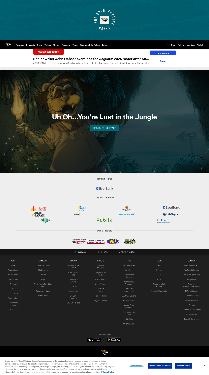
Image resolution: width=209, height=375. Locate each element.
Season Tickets (100, 279)
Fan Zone (128, 270)
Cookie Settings (136, 365)
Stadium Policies (73, 303)
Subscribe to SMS (192, 296)
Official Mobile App (191, 265)
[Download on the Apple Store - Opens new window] (94, 340)
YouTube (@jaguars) (191, 270)
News (159, 265)
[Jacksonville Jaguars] (104, 353)
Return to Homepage (104, 128)
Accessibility (73, 291)
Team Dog (13, 310)
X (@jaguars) (191, 279)
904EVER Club (129, 324)
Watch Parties (43, 296)
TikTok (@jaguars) (191, 291)
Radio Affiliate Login (159, 291)
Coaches (13, 284)
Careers (192, 305)
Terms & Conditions (191, 319)
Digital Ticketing (100, 300)
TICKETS (100, 261)
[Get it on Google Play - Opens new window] (114, 341)
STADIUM (73, 261)
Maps (43, 279)
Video (159, 275)
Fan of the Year (128, 300)
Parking (43, 275)
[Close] (163, 60)
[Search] (168, 45)
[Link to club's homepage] (8, 44)
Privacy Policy (191, 314)
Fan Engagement (129, 265)
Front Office (13, 293)
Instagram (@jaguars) (192, 275)
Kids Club (129, 319)
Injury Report (13, 275)
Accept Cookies (183, 365)
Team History (13, 298)
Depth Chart (13, 279)
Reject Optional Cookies (160, 365)
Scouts (13, 289)
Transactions (13, 270)
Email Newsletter (191, 300)
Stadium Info (43, 270)
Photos (159, 270)
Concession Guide (43, 291)
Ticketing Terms (101, 296)
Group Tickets (100, 284)
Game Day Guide (43, 265)
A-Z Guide (73, 286)
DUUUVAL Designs (129, 296)
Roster (13, 265)
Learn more (163, 53)
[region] (104, 366)
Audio (159, 279)
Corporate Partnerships (192, 310)
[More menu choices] (110, 45)
